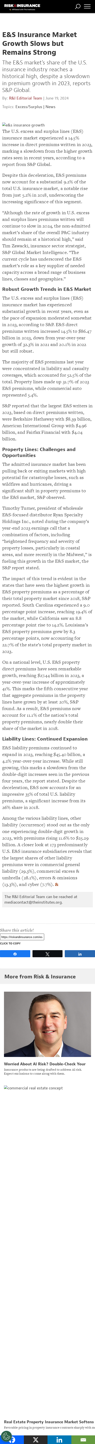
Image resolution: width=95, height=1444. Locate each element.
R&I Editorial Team (25, 98)
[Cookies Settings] (6, 1436)
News (50, 106)
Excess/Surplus (28, 106)
